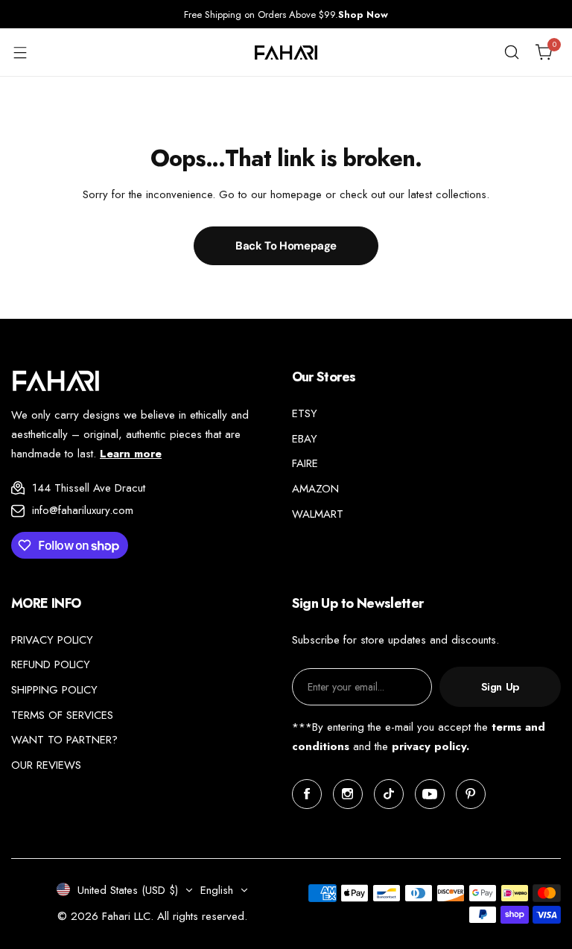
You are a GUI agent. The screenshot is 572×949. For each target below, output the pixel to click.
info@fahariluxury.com (82, 510)
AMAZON (315, 488)
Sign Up (500, 687)
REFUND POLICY (50, 664)
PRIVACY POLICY (52, 640)
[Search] (511, 52)
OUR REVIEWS (46, 765)
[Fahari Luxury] (286, 52)
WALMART (317, 514)
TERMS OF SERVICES (62, 715)
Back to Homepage (286, 245)
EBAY (304, 439)
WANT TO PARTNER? (64, 739)
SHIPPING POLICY (54, 690)
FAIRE (305, 463)
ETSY (304, 413)
